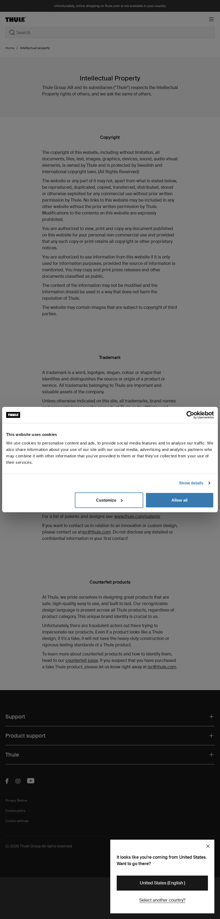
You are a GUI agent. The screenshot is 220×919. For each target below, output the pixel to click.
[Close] (208, 846)
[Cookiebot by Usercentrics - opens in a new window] (190, 415)
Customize (106, 500)
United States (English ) (162, 883)
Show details (191, 483)
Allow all (179, 500)
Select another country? (162, 900)
